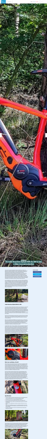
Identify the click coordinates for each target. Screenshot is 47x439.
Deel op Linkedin (37, 276)
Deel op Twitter (38, 274)
